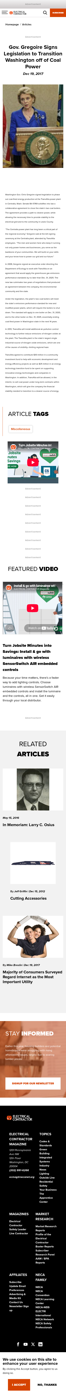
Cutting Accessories (28, 898)
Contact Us (16, 1302)
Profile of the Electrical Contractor (43, 1238)
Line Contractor (18, 1233)
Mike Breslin (15, 965)
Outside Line (47, 1177)
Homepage (12, 24)
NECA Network (45, 1319)
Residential (46, 1181)
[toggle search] (45, 13)
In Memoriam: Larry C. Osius (28, 824)
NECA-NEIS (43, 1307)
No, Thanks (47, 1385)
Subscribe (58, 13)
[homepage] (17, 12)
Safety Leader (17, 1229)
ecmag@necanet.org (21, 1177)
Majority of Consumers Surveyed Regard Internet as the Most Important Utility (32, 977)
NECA (39, 1287)
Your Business (48, 1189)
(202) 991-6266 (19, 1170)
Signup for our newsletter (33, 1083)
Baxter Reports (45, 1246)
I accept (19, 1385)
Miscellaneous (20, 429)
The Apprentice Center (46, 1198)
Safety (43, 1185)
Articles (26, 24)
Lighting (44, 1173)
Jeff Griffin (21, 891)
